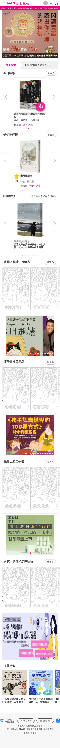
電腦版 (26, 733)
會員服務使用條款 (34, 728)
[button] (6, 97)
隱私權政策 (48, 728)
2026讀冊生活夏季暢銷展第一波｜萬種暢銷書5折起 (41, 700)
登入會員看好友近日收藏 (44, 196)
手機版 (33, 733)
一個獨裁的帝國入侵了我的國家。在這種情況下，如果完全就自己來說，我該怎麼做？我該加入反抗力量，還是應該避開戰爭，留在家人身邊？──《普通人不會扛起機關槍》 (14, 700)
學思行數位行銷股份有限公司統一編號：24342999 (25, 727)
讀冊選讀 (18, 241)
